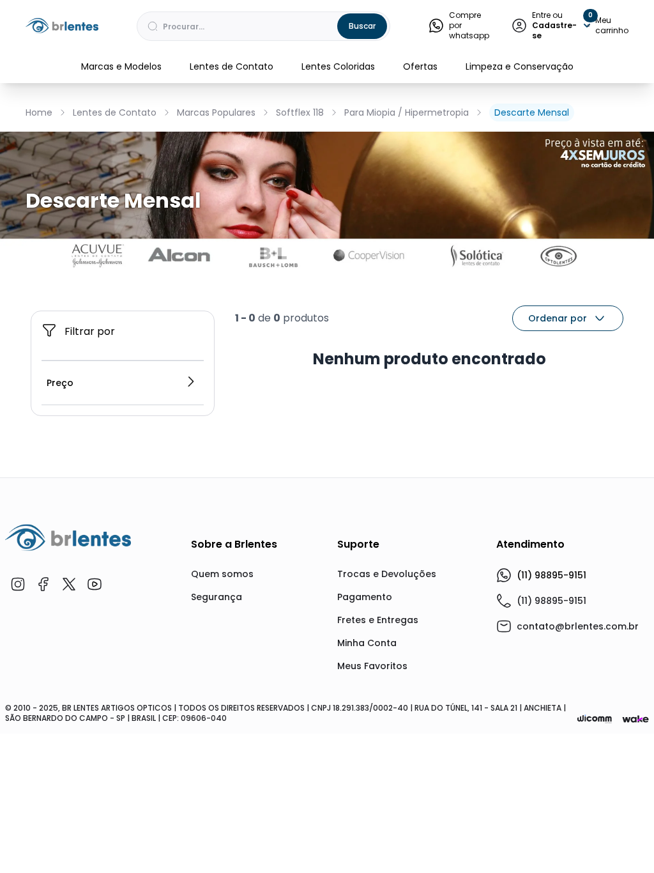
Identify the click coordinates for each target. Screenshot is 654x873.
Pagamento (364, 597)
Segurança (216, 597)
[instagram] (18, 584)
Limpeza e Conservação (520, 66)
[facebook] (43, 584)
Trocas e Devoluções (386, 574)
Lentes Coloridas (338, 66)
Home (39, 112)
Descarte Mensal (531, 112)
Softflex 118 (300, 112)
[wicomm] (594, 719)
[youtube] (94, 584)
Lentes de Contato (231, 66)
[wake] (635, 719)
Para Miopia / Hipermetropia (406, 112)
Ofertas (420, 66)
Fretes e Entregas (377, 620)
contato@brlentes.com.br (578, 626)
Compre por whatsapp (469, 25)
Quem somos (222, 574)
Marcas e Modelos (121, 66)
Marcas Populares (216, 112)
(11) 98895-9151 (551, 575)
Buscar (362, 25)
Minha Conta (367, 643)
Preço (60, 382)
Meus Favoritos (372, 666)
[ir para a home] (68, 537)
